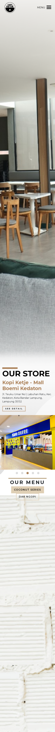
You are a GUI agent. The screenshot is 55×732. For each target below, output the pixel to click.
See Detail (14, 409)
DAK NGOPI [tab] (27, 496)
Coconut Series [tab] (27, 489)
